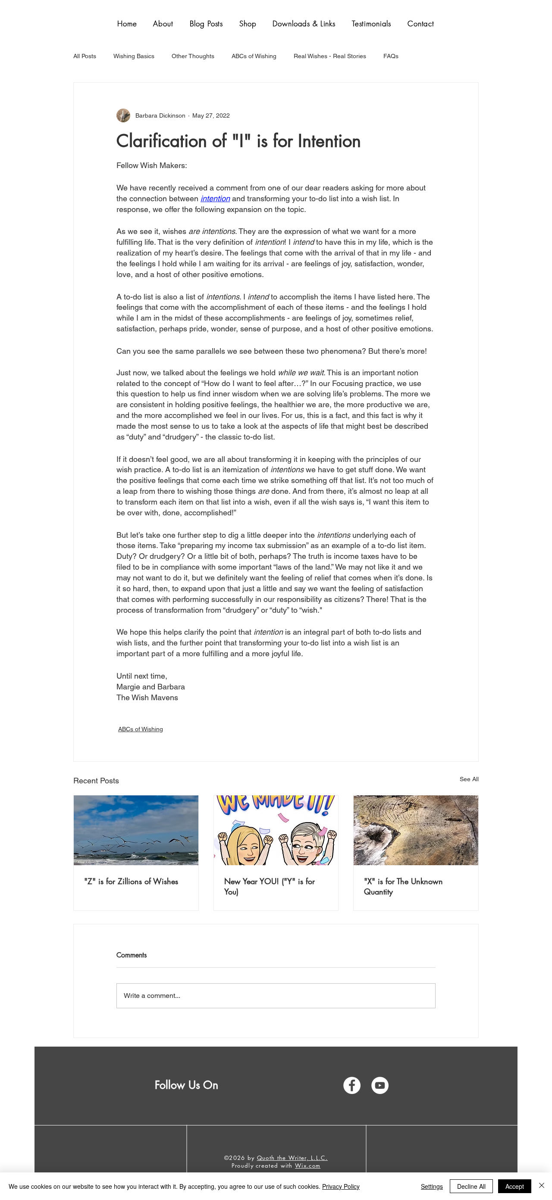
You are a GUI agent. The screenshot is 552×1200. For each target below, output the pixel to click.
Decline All (471, 1186)
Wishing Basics (133, 56)
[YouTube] (380, 1085)
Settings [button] (432, 1186)
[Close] (541, 1186)
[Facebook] (352, 1085)
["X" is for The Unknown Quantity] (416, 830)
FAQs (390, 56)
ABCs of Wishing (254, 56)
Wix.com (307, 1165)
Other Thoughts (193, 56)
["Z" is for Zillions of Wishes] (136, 830)
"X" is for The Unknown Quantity (403, 886)
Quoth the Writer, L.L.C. (292, 1158)
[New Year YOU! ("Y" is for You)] (276, 830)
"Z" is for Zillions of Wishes (131, 881)
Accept (514, 1186)
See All (469, 779)
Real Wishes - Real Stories (330, 56)
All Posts (84, 56)
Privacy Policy (341, 1186)
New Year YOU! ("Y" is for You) (269, 886)
